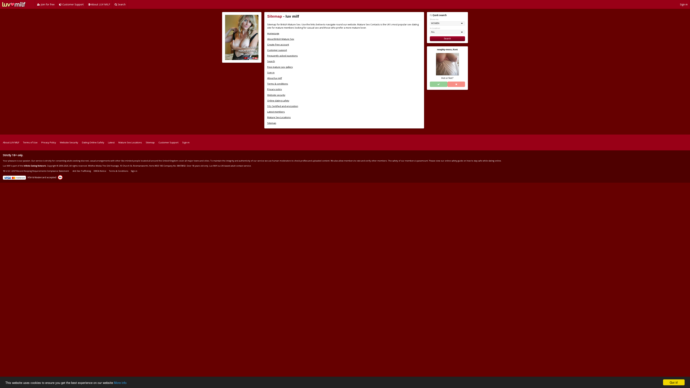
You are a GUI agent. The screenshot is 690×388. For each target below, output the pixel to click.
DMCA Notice (100, 171)
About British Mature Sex (280, 39)
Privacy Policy (48, 142)
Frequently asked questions (282, 55)
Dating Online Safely (93, 142)
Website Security (69, 142)
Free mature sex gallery (280, 67)
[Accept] (438, 84)
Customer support (277, 50)
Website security (276, 95)
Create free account (278, 44)
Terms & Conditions (118, 171)
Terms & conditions (277, 83)
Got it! (674, 382)
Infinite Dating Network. (35, 165)
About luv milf (274, 78)
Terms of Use (30, 142)
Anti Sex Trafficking (82, 171)
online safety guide (454, 160)
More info (120, 382)
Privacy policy (274, 89)
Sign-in (684, 4)
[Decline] (456, 84)
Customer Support (73, 4)
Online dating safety (278, 100)
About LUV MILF (100, 4)
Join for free (47, 4)
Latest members (276, 111)
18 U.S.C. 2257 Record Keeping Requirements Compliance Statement (36, 171)
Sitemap (271, 123)
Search (121, 4)
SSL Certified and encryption (282, 106)
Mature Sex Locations (279, 117)
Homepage (273, 33)
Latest (111, 142)
